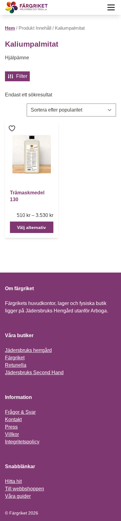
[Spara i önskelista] (12, 128)
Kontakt (13, 419)
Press (11, 427)
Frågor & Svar (20, 412)
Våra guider (18, 496)
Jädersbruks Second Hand (34, 372)
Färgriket (15, 357)
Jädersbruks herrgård (28, 350)
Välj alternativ (31, 227)
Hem (10, 28)
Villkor (12, 434)
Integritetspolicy (22, 441)
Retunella (15, 365)
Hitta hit (13, 481)
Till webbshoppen (24, 488)
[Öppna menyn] (111, 7)
